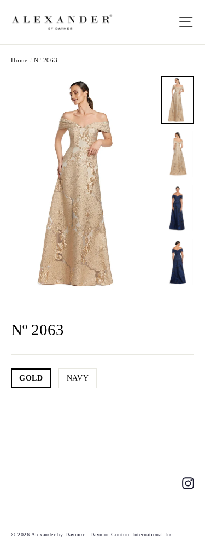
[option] (83, 184)
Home (19, 60)
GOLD (31, 378)
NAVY (78, 378)
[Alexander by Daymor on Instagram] (188, 482)
